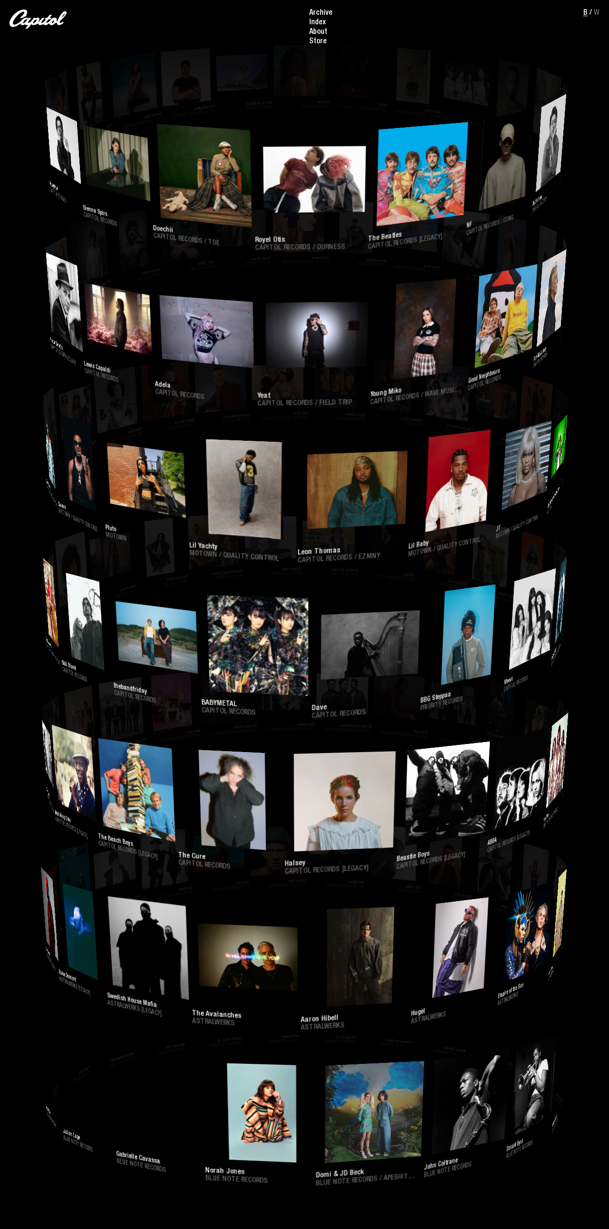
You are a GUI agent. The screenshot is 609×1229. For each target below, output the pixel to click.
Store (318, 42)
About (318, 32)
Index (317, 23)
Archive (321, 13)
